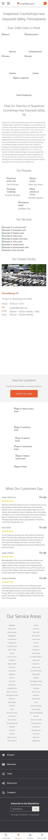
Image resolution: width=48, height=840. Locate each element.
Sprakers (12, 730)
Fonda (12, 653)
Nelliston (12, 698)
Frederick (12, 660)
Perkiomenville (12, 712)
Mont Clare (36, 692)
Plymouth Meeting (36, 712)
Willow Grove (12, 737)
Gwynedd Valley (36, 670)
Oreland (12, 705)
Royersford (12, 719)
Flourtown (36, 649)
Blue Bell (36, 632)
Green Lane (36, 667)
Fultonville (36, 660)
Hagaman (12, 674)
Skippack (12, 726)
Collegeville (12, 642)
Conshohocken (12, 646)
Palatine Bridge (36, 705)
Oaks (36, 702)
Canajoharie (12, 639)
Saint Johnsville (36, 719)
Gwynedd (12, 670)
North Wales (12, 702)
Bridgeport (12, 635)
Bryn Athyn (36, 635)
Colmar (36, 642)
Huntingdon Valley (36, 681)
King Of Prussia (36, 684)
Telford (12, 733)
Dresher (36, 646)
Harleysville (36, 674)
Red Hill (36, 716)
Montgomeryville (12, 695)
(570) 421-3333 (17, 303)
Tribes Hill (36, 733)
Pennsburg (36, 709)
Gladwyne (36, 663)
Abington (12, 625)
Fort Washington (36, 656)
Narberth (36, 695)
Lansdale (36, 688)
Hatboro (12, 677)
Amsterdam (12, 628)
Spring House (36, 730)
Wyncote (36, 737)
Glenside (12, 667)
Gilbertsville (12, 663)
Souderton (36, 726)
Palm (12, 709)
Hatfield (36, 677)
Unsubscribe (34, 814)
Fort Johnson (12, 656)
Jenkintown (12, 684)
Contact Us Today (24, 393)
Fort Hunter (36, 653)
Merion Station (12, 692)
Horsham (12, 681)
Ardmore (36, 628)
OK (36, 809)
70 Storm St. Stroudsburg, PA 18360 (17, 298)
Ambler (36, 625)
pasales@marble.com (18, 307)
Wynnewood (12, 740)
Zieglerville (36, 740)
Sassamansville (12, 723)
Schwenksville (36, 723)
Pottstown (12, 716)
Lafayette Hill (12, 688)
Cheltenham (36, 639)
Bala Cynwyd (12, 632)
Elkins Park (12, 649)
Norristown (36, 698)
